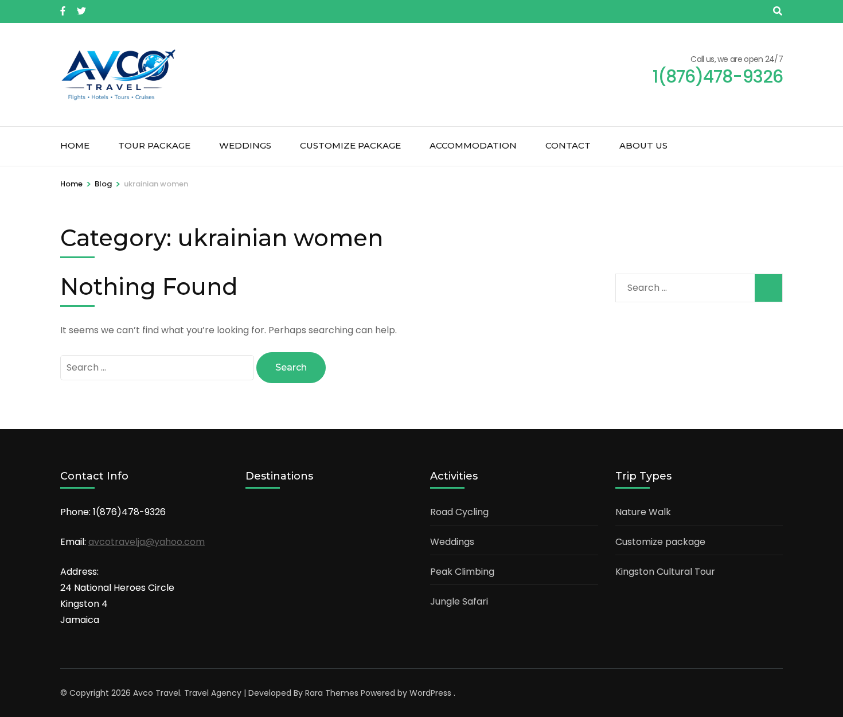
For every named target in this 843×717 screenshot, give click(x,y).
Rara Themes (331, 693)
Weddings (245, 145)
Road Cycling (459, 512)
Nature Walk (643, 512)
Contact (568, 145)
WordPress (430, 693)
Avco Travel (156, 693)
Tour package (154, 145)
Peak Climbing (462, 571)
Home (74, 145)
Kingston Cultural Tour (665, 571)
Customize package (350, 145)
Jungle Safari (459, 601)
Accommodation (473, 145)
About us (643, 145)
